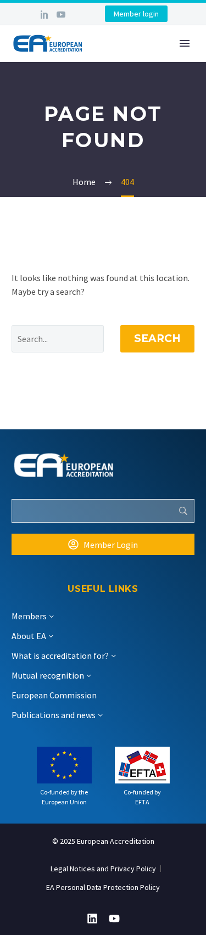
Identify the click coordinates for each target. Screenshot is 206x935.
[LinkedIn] (44, 14)
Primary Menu (184, 43)
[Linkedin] (92, 919)
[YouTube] (61, 14)
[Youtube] (114, 919)
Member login (136, 14)
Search (157, 338)
